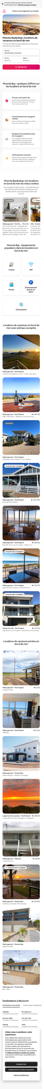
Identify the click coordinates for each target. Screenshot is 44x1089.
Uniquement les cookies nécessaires (21, 1070)
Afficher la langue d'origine (27, 5)
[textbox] (11, 60)
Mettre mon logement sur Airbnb (25, 11)
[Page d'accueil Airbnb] (4, 11)
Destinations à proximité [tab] (11, 1005)
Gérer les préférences (21, 1075)
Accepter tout (21, 1064)
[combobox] (21, 53)
